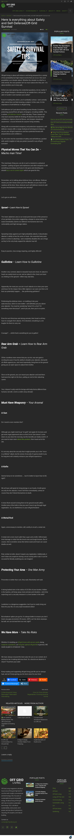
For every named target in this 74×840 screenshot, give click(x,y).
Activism (9, 15)
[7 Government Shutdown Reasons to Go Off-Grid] (41, 711)
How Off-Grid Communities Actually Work (61, 123)
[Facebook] (61, 1)
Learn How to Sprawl (19, 207)
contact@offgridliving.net (9, 822)
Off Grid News (57, 55)
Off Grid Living (57, 79)
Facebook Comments (7, 759)
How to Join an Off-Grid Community (61, 119)
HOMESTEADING (31, 11)
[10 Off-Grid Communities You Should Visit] (8, 733)
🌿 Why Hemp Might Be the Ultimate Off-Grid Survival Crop (62, 128)
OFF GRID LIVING (17, 11)
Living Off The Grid (58, 797)
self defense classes (14, 114)
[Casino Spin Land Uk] (25, 711)
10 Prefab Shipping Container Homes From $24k (41, 793)
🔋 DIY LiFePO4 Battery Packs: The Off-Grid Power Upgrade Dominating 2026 (8, 721)
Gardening (56, 811)
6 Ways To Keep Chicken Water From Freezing (24, 742)
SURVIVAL (42, 11)
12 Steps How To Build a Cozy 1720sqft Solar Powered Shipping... (41, 785)
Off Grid (55, 791)
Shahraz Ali (6, 29)
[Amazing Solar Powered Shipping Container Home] (62, 69)
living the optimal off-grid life (27, 644)
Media (58, 11)
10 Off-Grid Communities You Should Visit (6, 742)
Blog (54, 788)
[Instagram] (64, 1)
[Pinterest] (68, 1)
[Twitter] (71, 1)
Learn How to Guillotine (28, 261)
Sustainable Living (58, 803)
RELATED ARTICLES (14, 703)
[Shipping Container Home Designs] (30, 801)
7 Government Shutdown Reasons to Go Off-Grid (41, 719)
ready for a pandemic (8, 644)
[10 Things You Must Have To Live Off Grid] (62, 93)
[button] (70, 11)
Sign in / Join (4, 1)
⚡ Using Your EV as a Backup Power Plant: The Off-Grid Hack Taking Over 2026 (60, 134)
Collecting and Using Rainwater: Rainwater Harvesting (9, 694)
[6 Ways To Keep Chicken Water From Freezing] (25, 733)
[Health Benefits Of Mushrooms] (41, 733)
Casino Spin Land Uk (24, 717)
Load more (61, 108)
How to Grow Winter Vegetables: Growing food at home (37, 694)
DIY (54, 806)
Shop (64, 11)
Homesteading (57, 800)
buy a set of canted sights (15, 170)
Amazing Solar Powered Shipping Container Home (61, 74)
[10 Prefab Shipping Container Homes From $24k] (30, 793)
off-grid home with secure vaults (28, 642)
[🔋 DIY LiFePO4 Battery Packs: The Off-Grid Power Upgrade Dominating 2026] (8, 711)
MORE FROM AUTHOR (33, 703)
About (51, 11)
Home (3, 15)
